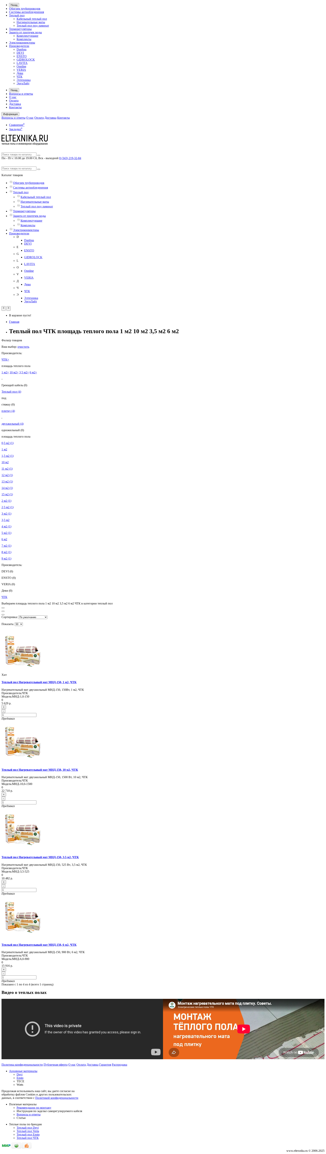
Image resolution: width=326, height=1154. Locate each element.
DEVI (20, 52)
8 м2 (6, 552)
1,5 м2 (8, 455)
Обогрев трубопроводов (24, 8)
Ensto (20, 1077)
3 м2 (6, 513)
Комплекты (24, 39)
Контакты (15, 107)
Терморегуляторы (20, 29)
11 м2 (7, 468)
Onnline (21, 66)
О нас (12, 97)
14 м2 (7, 488)
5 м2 (6, 532)
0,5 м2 (8, 443)
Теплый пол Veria (28, 1131)
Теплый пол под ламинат (33, 25)
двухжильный (13, 423)
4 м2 (6, 526)
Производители (19, 46)
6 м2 (4, 539)
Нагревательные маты (31, 22)
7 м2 (6, 545)
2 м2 (6, 500)
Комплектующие (27, 35)
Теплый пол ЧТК (28, 1137)
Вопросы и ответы (21, 93)
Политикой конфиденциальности (56, 1097)
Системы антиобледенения (26, 12)
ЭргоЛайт (23, 83)
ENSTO (22, 56)
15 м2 (7, 494)
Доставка (15, 104)
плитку (8, 410)
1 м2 (4, 449)
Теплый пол (17, 15)
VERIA (21, 69)
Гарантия (105, 1064)
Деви (20, 73)
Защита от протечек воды (25, 32)
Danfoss (21, 49)
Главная (14, 321)
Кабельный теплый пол (32, 18)
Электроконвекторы (22, 42)
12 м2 (7, 475)
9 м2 (6, 558)
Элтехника (24, 80)
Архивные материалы (23, 1071)
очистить (23, 346)
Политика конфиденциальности (22, 1064)
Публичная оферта (56, 1064)
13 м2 (7, 481)
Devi (19, 1074)
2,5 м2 (8, 507)
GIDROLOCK (26, 59)
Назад (14, 5)
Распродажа (119, 1064)
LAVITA (22, 63)
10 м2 (5, 462)
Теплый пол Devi (28, 1127)
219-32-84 (70, 158)
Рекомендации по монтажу (34, 1107)
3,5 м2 (5, 520)
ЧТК (19, 76)
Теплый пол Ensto (28, 1134)
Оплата (13, 100)
